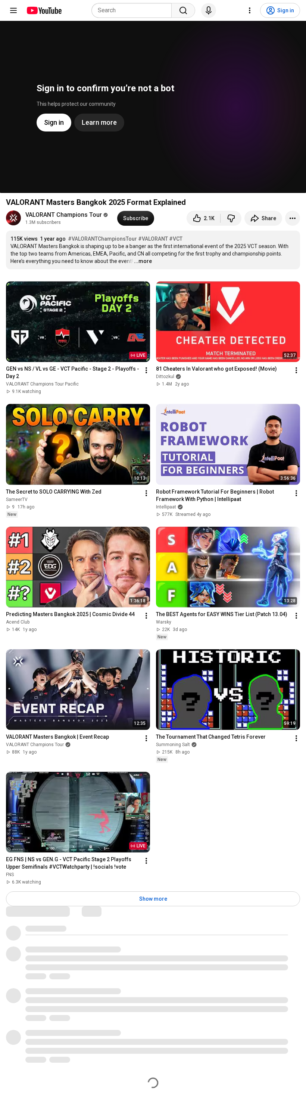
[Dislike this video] (231, 218)
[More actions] (292, 218)
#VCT (175, 239)
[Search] (183, 10)
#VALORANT (153, 239)
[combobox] (134, 10)
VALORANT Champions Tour (63, 214)
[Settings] (249, 10)
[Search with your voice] (208, 10)
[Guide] (13, 10)
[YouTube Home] (44, 10)
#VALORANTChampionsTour (102, 239)
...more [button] (143, 261)
